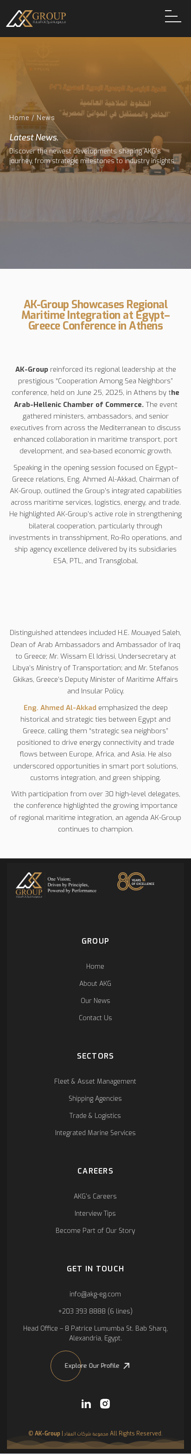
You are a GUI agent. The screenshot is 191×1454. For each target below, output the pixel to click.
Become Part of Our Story (95, 1230)
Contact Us (95, 1018)
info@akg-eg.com (95, 1294)
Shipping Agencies (95, 1098)
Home (19, 117)
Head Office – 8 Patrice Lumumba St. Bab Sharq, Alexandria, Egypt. (95, 1333)
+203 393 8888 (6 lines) (95, 1311)
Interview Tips (95, 1213)
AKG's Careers (95, 1196)
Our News (95, 1001)
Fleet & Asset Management (95, 1081)
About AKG (95, 983)
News (46, 117)
